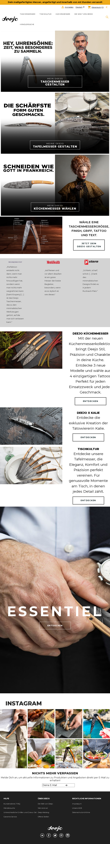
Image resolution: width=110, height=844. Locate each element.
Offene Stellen (43, 817)
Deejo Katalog (43, 812)
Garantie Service (10, 817)
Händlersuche (27, 24)
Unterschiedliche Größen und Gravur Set (20, 812)
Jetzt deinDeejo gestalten (89, 245)
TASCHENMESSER (27, 14)
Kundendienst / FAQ (12, 804)
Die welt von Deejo (83, 14)
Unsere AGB (77, 808)
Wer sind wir (43, 808)
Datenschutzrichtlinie (81, 812)
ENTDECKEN (90, 401)
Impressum (77, 804)
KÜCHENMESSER (63, 14)
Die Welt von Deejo (45, 804)
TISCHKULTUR (45, 14)
